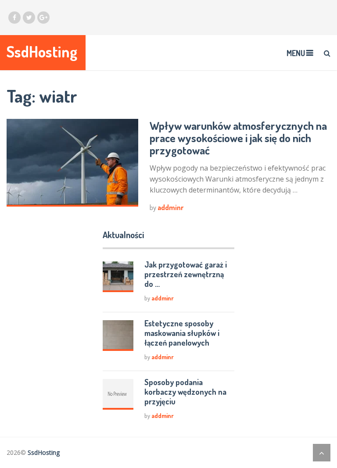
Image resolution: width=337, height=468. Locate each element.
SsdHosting (42, 51)
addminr (170, 207)
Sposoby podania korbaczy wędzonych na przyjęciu (185, 391)
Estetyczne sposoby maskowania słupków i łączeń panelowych (181, 332)
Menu (296, 53)
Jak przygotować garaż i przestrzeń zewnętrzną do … (185, 274)
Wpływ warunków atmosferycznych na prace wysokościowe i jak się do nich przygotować (238, 137)
